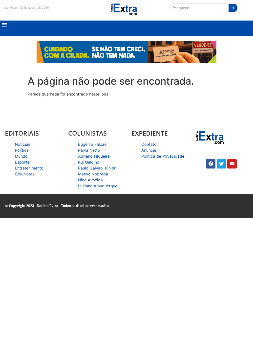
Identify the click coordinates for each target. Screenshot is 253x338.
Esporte (22, 162)
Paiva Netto (89, 150)
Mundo (21, 156)
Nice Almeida (90, 179)
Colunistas (24, 173)
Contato (149, 144)
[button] (4, 25)
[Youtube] (232, 164)
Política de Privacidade (162, 156)
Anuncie (148, 150)
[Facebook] (210, 164)
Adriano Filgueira (94, 156)
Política (22, 150)
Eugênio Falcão (92, 144)
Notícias (22, 144)
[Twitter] (221, 164)
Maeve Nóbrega (93, 173)
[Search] (233, 8)
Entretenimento (29, 168)
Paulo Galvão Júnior (97, 168)
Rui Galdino (88, 162)
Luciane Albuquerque (97, 185)
